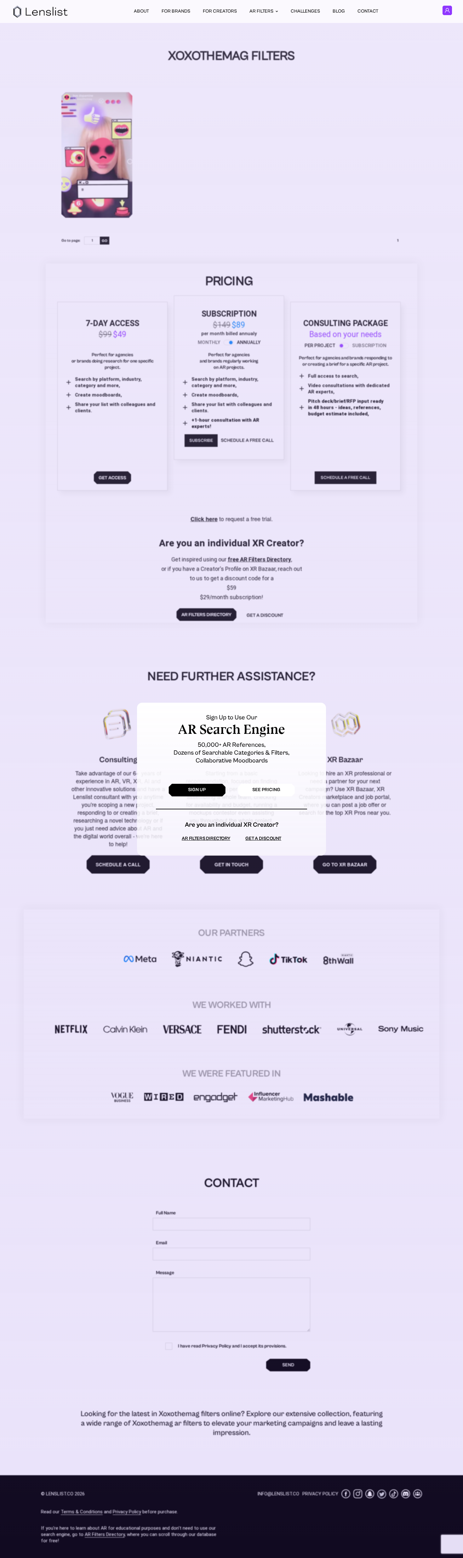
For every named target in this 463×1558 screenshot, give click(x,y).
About (141, 11)
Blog (339, 11)
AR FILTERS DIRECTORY (206, 838)
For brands (176, 11)
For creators (220, 11)
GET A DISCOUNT (263, 838)
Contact (367, 11)
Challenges (305, 11)
